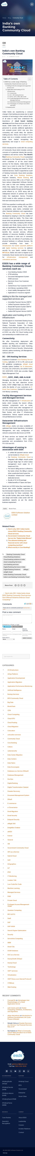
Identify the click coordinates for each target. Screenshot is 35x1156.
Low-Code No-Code (15, 884)
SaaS (9, 918)
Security (10, 934)
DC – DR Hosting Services (17, 95)
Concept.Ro (12, 1000)
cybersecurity (12, 751)
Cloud (23, 1082)
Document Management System (18, 795)
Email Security (12, 815)
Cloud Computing (13, 714)
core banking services (11, 564)
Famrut (10, 836)
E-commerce (12, 803)
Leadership (22, 1121)
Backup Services (13, 694)
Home (4, 18)
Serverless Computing (15, 938)
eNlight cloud (28, 364)
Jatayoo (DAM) (7, 1094)
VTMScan (11, 983)
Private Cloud (12, 900)
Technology (12, 967)
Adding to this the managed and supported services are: (19, 86)
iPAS (9, 872)
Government (23, 1089)
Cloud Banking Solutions (12, 557)
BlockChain (11, 706)
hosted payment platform (24, 246)
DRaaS (10, 799)
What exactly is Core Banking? (19, 547)
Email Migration (13, 811)
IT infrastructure (25, 401)
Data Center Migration (15, 755)
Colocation (11, 731)
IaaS (9, 860)
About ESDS (22, 1117)
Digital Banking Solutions (12, 569)
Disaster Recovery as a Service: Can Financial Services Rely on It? (20, 1025)
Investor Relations (24, 1129)
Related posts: (11, 107)
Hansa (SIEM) (7, 1104)
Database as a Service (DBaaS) (18, 771)
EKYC (4, 377)
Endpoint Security (13, 819)
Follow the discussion (31, 603)
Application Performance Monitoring (20, 686)
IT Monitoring (12, 876)
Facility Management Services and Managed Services (19, 99)
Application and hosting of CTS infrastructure (15, 90)
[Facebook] (24, 1071)
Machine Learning (14, 888)
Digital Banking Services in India (14, 567)
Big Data (10, 702)
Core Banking (12, 743)
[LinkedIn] (6, 1071)
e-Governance (12, 807)
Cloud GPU (11, 718)
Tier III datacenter (26, 366)
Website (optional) (25, 629)
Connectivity (13, 93)
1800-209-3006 (20, 1066)
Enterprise (22, 1093)
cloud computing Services (12, 562)
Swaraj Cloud (12, 963)
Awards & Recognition (6, 1122)
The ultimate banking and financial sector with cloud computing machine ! (17, 543)
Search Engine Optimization (17, 930)
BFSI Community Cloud (15, 698)
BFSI (20, 1085)
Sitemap (5, 1153)
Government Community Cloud (18, 848)
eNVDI (10, 832)
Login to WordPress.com (17, 626)
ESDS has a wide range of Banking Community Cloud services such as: (16, 83)
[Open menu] (32, 4)
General (10, 840)
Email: (9, 1064)
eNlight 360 (12, 823)
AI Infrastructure (13, 670)
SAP (9, 922)
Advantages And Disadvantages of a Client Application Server (18, 1002)
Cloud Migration (13, 726)
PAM (9, 896)
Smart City (11, 947)
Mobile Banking (23, 177)
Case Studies (6, 1117)
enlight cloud (8, 572)
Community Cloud (14, 56)
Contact (21, 1132)
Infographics (12, 864)
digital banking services (14, 248)
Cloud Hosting (12, 722)
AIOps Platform (13, 674)
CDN (9, 710)
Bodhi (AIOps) (7, 1083)
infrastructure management (17, 257)
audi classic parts (13, 1008)
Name (4, 629)
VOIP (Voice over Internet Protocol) (19, 979)
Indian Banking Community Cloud (15, 574)
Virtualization (12, 975)
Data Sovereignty (13, 767)
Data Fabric (11, 763)
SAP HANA (11, 926)
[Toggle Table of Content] (29, 79)
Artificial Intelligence (14, 690)
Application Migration (15, 682)
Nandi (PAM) (9, 1099)
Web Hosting (12, 987)
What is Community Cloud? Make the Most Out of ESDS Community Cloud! (19, 1032)
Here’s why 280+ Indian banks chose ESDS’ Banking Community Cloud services (20, 531)
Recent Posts (12, 508)
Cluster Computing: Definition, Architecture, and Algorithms (20, 1009)
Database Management (15, 775)
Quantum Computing (14, 910)
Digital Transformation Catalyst (18, 787)
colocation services (14, 735)
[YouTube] (15, 1071)
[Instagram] (19, 1071)
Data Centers (12, 759)
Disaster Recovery (14, 791)
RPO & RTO (11, 914)
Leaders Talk (12, 880)
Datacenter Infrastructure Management (20, 102)
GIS (9, 844)
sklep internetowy (14, 1015)
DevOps (10, 779)
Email (13, 629)
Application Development (16, 678)
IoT (9, 868)
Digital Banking (13, 783)
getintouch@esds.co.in (19, 1064)
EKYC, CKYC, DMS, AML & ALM (18, 96)
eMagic (8, 426)
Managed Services (14, 892)
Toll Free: (12, 1066)
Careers (21, 1125)
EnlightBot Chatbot (14, 828)
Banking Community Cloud (15, 157)
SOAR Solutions (13, 951)
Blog (9, 18)
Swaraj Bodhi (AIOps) (15, 959)
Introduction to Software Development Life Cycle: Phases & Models (20, 1017)
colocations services (9, 259)
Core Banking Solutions (23, 175)
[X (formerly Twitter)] (11, 1071)
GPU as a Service (13, 852)
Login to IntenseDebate (6, 626)
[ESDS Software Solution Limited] (7, 516)
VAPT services (13, 971)
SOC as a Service (13, 955)
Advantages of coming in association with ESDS (20, 104)
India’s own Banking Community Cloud (16, 577)
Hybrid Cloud (12, 856)
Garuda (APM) (7, 1088)
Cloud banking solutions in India (14, 559)
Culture (10, 747)
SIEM (9, 942)
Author (5, 508)
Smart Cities (23, 1096)
